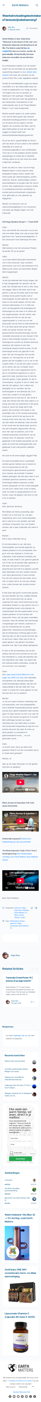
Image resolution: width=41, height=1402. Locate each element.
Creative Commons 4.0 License (20, 1381)
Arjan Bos (11, 27)
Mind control (19, 915)
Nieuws (17, 917)
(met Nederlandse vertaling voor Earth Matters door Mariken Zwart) (20, 856)
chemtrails (14, 926)
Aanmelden (20, 1159)
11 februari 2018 (14, 30)
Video (23, 917)
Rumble (16, 1392)
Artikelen (25, 910)
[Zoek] (36, 5)
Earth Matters (20, 5)
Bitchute (23, 1392)
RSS (28, 1392)
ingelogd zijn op (20, 1035)
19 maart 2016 (16, 1003)
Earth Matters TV (20, 913)
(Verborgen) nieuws (17, 921)
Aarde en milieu (20, 908)
